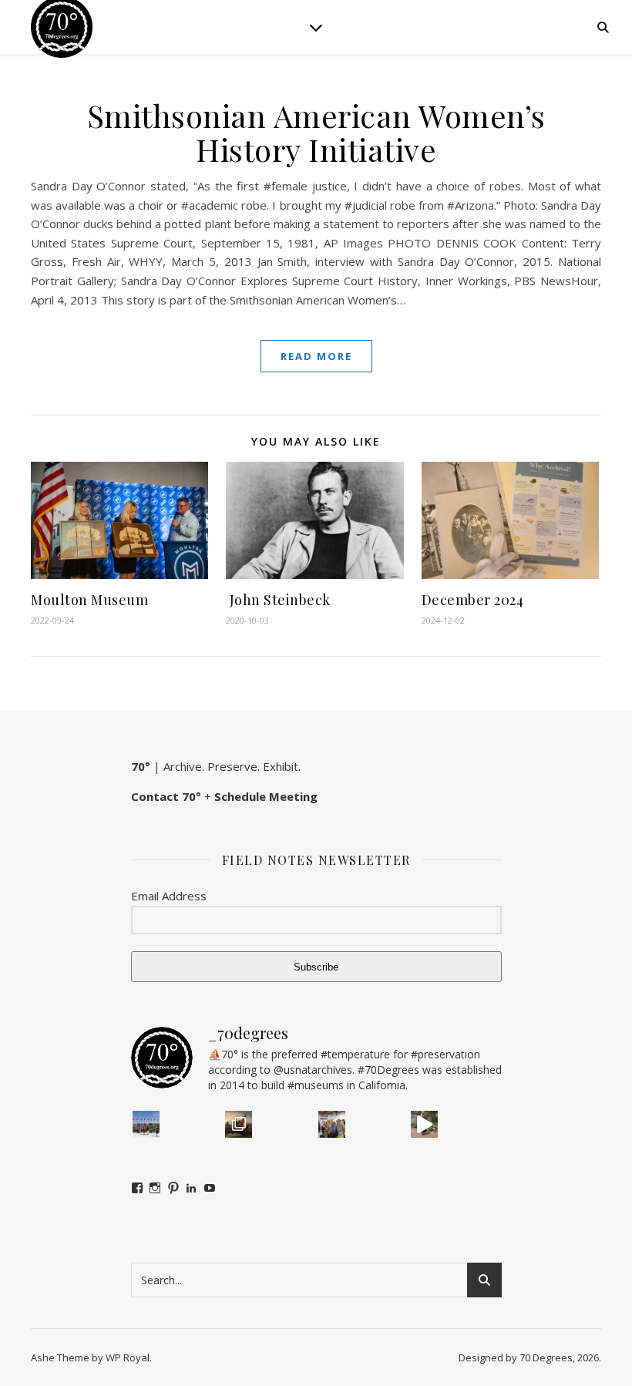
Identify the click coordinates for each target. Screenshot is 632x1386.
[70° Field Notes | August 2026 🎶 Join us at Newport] (146, 1124)
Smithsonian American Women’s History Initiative (316, 132)
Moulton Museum (89, 599)
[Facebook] (137, 1188)
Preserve (232, 766)
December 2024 (473, 599)
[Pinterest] (173, 1188)
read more (316, 356)
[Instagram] (155, 1188)
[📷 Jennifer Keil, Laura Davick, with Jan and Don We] (331, 1124)
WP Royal (128, 1357)
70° (140, 766)
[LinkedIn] (191, 1188)
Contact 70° (166, 796)
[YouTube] (209, 1188)
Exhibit (280, 766)
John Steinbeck (278, 599)
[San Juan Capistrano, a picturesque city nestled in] (424, 1124)
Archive (182, 766)
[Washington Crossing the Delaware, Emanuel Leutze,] (238, 1124)
